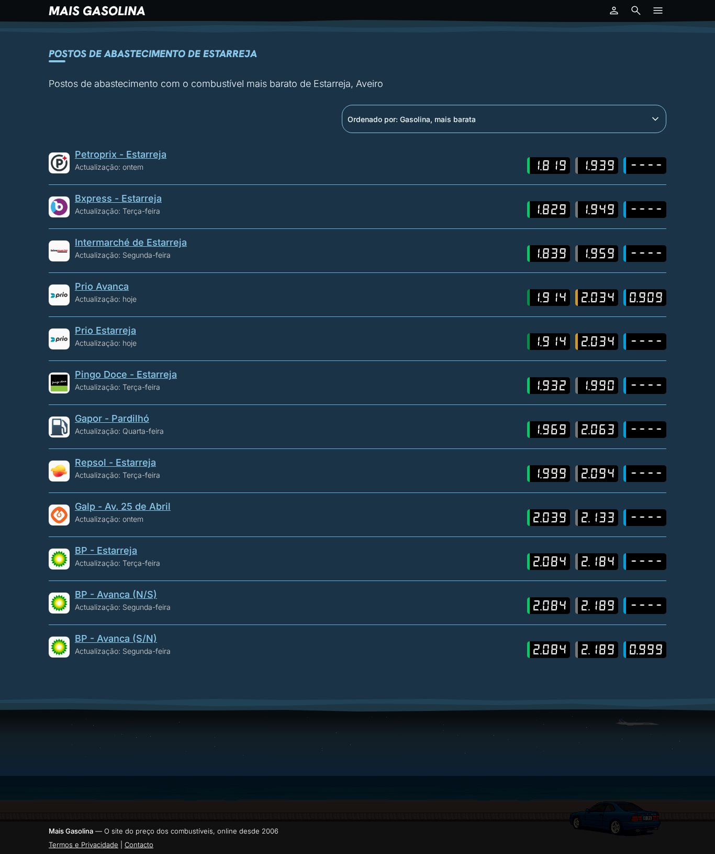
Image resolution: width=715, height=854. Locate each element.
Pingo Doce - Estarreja (126, 374)
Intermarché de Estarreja (131, 242)
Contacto (139, 844)
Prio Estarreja (105, 330)
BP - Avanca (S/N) (116, 638)
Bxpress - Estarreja (118, 198)
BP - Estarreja (106, 550)
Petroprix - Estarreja (120, 154)
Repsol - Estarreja (115, 462)
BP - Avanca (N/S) (116, 594)
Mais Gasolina (97, 11)
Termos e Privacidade (83, 844)
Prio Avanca (102, 286)
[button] (614, 10)
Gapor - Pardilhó (112, 418)
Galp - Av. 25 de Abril (123, 506)
